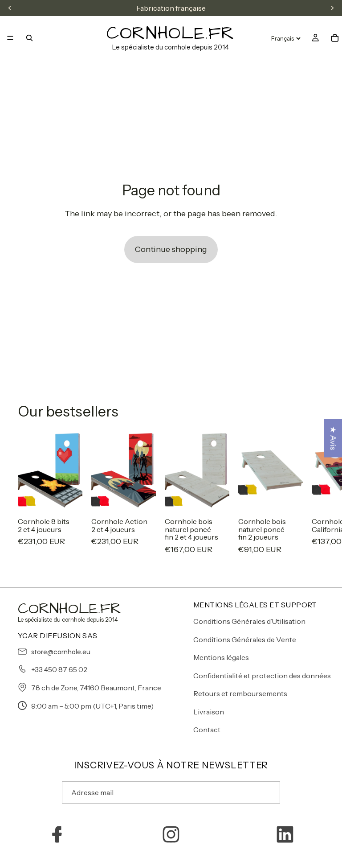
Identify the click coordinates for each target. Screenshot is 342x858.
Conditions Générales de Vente (244, 639)
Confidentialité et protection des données (262, 675)
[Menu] (10, 38)
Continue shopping (171, 249)
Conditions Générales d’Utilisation (249, 621)
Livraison (208, 711)
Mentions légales (221, 657)
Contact (206, 729)
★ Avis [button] (333, 438)
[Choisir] (69, 497)
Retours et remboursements (240, 693)
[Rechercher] (29, 38)
